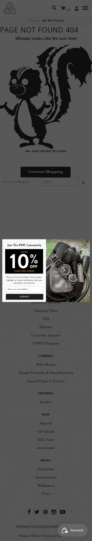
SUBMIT (25, 297)
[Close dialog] (87, 241)
